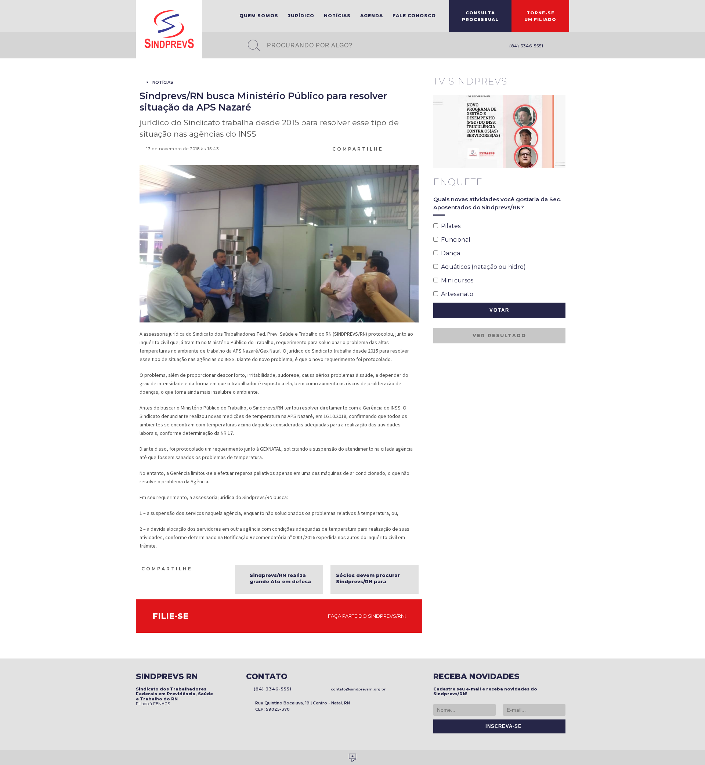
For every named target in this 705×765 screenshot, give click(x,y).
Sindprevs (169, 29)
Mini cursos (455, 280)
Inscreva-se (502, 726)
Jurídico (301, 15)
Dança (449, 253)
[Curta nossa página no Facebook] (554, 46)
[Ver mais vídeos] (561, 82)
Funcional (454, 239)
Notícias (337, 15)
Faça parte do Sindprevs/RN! (365, 616)
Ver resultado (499, 335)
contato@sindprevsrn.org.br (357, 689)
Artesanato (455, 294)
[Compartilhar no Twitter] (406, 148)
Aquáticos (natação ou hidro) (482, 266)
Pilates (449, 226)
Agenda (371, 15)
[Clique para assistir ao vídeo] (499, 131)
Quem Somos (258, 15)
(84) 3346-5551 (524, 45)
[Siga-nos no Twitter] (565, 46)
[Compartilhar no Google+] (415, 148)
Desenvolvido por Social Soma (352, 758)
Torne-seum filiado (540, 16)
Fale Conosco (414, 15)
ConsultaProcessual (480, 16)
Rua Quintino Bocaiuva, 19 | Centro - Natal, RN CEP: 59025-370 (302, 706)
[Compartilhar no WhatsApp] (389, 148)
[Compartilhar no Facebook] (397, 148)
